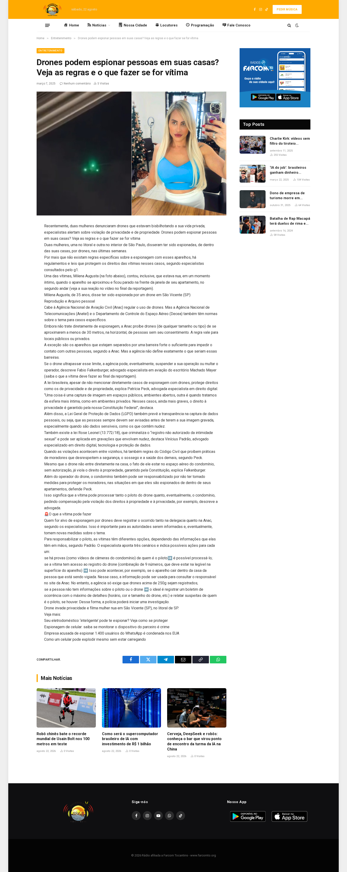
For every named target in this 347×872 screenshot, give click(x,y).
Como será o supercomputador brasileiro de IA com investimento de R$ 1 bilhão (130, 739)
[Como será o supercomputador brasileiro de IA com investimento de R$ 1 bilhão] (131, 708)
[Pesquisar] (289, 25)
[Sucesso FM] (52, 9)
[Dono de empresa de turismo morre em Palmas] (253, 199)
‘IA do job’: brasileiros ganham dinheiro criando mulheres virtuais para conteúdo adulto (289, 170)
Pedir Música (287, 9)
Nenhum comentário (77, 83)
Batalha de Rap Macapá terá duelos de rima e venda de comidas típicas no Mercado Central (290, 221)
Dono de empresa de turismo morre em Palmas (287, 196)
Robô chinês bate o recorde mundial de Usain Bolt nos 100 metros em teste (63, 739)
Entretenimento (50, 50)
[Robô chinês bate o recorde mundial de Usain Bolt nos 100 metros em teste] (66, 708)
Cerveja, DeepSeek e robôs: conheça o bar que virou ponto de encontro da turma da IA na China (194, 741)
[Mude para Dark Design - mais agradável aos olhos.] (296, 25)
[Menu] (47, 25)
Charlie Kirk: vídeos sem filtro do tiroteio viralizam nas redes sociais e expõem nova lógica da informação (290, 141)
